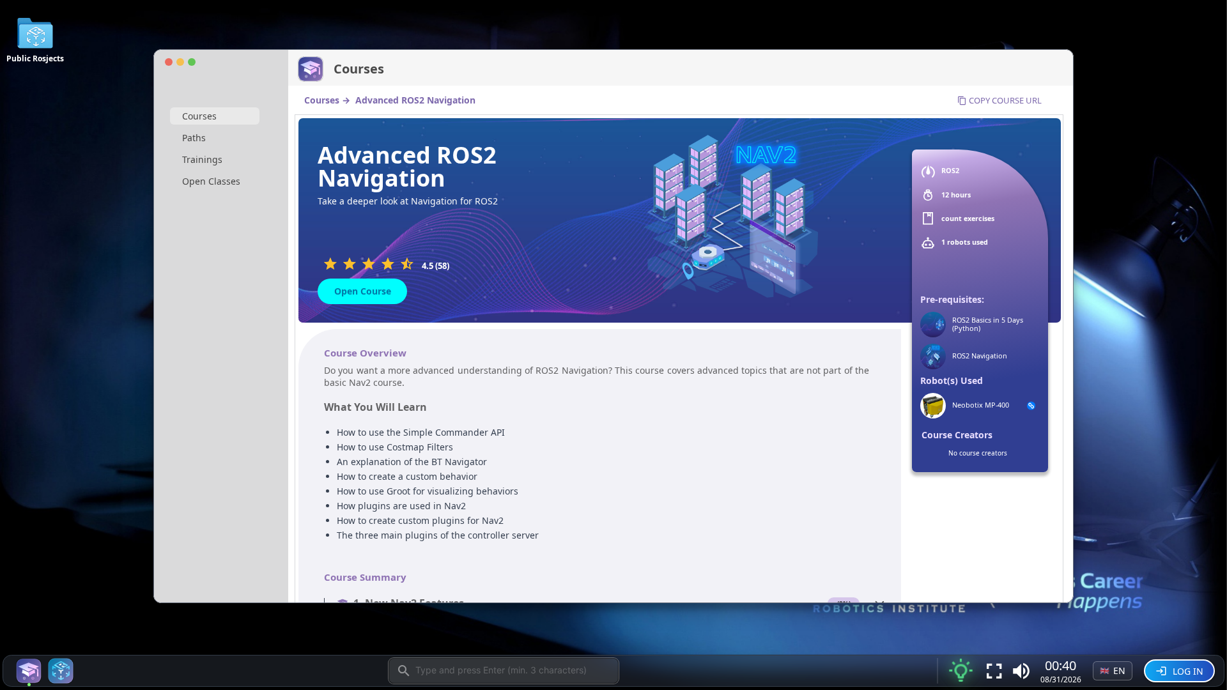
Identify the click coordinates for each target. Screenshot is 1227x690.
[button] (1021, 671)
